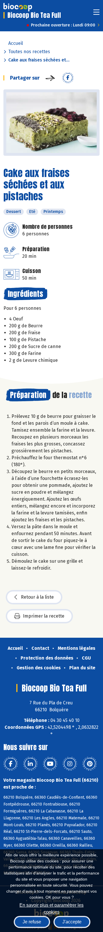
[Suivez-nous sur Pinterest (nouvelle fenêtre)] (89, 764)
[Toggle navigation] (96, 14)
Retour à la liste (37, 597)
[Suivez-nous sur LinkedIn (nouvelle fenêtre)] (30, 764)
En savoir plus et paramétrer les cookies (51, 908)
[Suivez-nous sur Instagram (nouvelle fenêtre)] (70, 764)
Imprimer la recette (43, 616)
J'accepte (72, 921)
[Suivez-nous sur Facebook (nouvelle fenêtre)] (10, 764)
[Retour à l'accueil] (17, 7)
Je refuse (32, 921)
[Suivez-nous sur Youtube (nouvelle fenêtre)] (50, 764)
